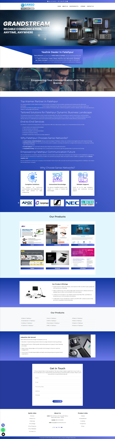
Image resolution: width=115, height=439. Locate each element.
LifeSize (83, 268)
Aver (32, 245)
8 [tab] (60, 208)
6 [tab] (56, 208)
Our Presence (32, 426)
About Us (65, 6)
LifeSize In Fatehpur (27, 323)
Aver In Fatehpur (51, 318)
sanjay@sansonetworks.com (59, 422)
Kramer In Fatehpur (78, 325)
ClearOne (57, 245)
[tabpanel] (57, 82)
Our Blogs (32, 423)
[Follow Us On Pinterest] (63, 1)
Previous (18, 203)
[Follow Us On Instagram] (65, 1)
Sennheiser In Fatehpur (53, 323)
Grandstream (82, 245)
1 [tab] (46, 208)
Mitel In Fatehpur (77, 320)
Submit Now (57, 401)
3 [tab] (50, 208)
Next (96, 203)
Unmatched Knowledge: (57, 184)
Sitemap (83, 6)
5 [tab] (54, 208)
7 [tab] (58, 208)
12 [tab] (68, 208)
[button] (8, 28)
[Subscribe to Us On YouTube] (67, 1)
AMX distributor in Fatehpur (35, 158)
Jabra (32, 268)
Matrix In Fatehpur (77, 318)
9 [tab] (62, 208)
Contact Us (90, 6)
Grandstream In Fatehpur (28, 320)
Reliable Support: (83, 184)
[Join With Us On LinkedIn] (56, 427)
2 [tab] (48, 208)
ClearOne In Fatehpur (27, 325)
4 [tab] (52, 208)
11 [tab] (66, 208)
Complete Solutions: (32, 184)
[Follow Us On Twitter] (60, 1)
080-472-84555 (52, 1)
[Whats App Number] (3, 430)
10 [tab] (64, 208)
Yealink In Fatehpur (78, 323)
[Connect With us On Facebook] (58, 1)
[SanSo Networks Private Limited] (28, 6)
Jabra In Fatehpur (26, 318)
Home (59, 6)
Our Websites (32, 428)
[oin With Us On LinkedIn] (61, 1)
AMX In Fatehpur (51, 320)
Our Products (73, 6)
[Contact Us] (3, 424)
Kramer (57, 268)
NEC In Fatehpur (51, 325)
